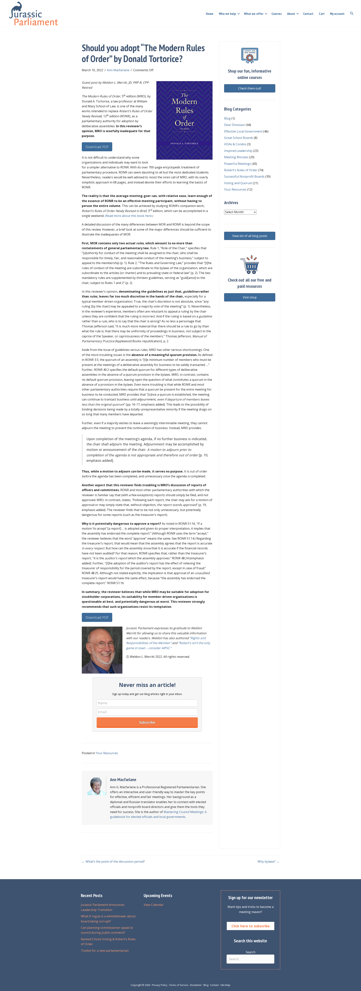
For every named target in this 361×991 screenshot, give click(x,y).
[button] (238, 13)
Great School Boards (238, 138)
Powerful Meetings (237, 164)
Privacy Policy (159, 985)
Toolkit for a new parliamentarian (105, 951)
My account (337, 13)
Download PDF (97, 147)
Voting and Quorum (238, 183)
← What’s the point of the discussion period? (113, 861)
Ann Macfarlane (118, 70)
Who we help (227, 13)
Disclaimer (196, 985)
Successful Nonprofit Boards (244, 176)
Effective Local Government (243, 131)
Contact (308, 13)
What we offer (253, 13)
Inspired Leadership (238, 151)
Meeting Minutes (236, 157)
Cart (322, 13)
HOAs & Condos (235, 144)
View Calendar (154, 905)
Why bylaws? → (268, 861)
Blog (227, 118)
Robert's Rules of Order (240, 170)
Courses (277, 13)
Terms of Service (178, 985)
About (291, 13)
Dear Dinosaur (234, 125)
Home (209, 13)
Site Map (225, 985)
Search (250, 952)
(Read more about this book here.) (129, 216)
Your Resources (107, 753)
